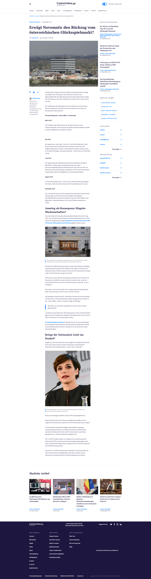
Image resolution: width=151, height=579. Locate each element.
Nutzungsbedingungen (35, 576)
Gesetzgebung (67, 11)
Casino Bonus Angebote (56, 554)
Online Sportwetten (109, 118)
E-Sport (86, 11)
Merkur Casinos (54, 543)
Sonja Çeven (35, 38)
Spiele (47, 11)
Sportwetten (106, 106)
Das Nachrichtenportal (54, 322)
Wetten (117, 35)
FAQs (70, 547)
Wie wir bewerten (74, 543)
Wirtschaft (39, 11)
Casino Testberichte (55, 550)
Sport (58, 11)
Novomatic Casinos (108, 114)
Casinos (31, 11)
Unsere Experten (74, 540)
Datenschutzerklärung (51, 576)
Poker (53, 11)
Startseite (31, 16)
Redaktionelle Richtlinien (67, 576)
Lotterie (93, 11)
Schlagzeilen (78, 11)
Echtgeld (102, 163)
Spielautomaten (54, 547)
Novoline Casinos (105, 173)
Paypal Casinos (53, 536)
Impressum (80, 576)
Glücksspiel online (108, 102)
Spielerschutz (102, 11)
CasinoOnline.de (105, 158)
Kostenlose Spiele (54, 557)
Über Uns (72, 536)
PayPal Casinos (104, 168)
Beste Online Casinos (109, 110)
